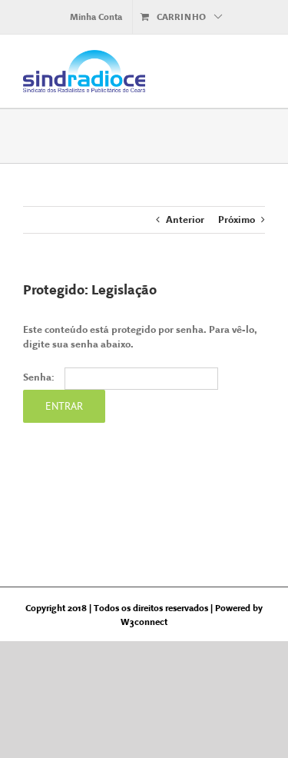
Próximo (236, 219)
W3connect (144, 622)
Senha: (40, 377)
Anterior (185, 219)
